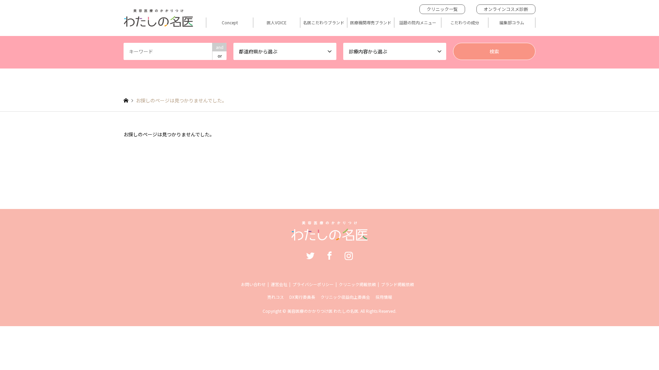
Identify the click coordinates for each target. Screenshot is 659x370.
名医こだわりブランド (323, 23)
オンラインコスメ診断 (506, 9)
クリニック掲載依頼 (357, 284)
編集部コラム (511, 23)
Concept (230, 23)
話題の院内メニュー (417, 23)
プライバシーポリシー (313, 284)
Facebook (329, 255)
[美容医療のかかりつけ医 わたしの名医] (329, 237)
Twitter (310, 255)
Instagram (349, 255)
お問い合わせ (253, 284)
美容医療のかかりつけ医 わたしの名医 (322, 311)
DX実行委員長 (302, 297)
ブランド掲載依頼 (397, 284)
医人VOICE (277, 23)
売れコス (275, 297)
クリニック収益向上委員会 (345, 297)
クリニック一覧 (442, 9)
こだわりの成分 (464, 23)
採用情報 (383, 297)
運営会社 (279, 284)
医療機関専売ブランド (370, 23)
